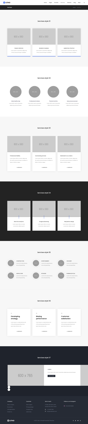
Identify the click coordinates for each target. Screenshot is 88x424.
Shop (79, 2)
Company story (29, 409)
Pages (50, 2)
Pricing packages (29, 407)
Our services (10, 407)
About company (10, 404)
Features (69, 2)
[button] (19, 167)
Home (45, 2)
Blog (75, 2)
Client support (29, 404)
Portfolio (56, 2)
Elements (63, 2)
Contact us (9, 411)
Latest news (28, 411)
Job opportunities (11, 409)
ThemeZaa (51, 420)
